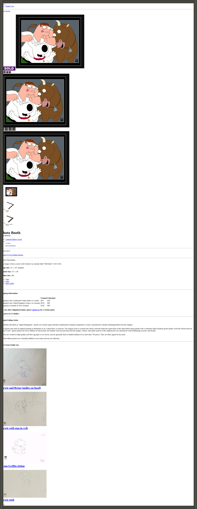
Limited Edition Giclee (13, 239)
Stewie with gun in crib (14, 428)
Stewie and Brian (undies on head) (21, 387)
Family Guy (9, 6)
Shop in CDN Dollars (10, 245)
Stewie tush (7, 499)
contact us (36, 310)
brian (7, 281)
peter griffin (9, 283)
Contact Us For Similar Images (12, 255)
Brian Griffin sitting (13, 466)
